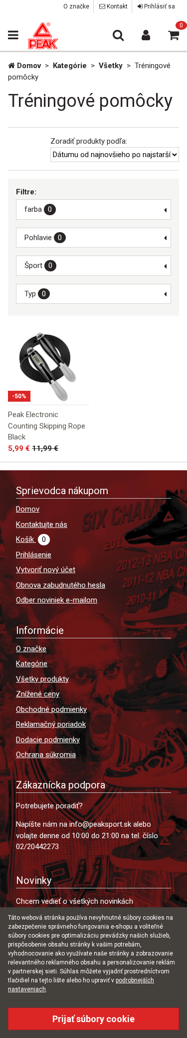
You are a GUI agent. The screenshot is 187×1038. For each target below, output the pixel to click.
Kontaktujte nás (41, 524)
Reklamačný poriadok (51, 724)
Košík (31, 539)
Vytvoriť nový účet (45, 569)
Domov (27, 509)
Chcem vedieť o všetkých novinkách (74, 901)
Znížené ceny (37, 694)
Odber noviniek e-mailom (56, 600)
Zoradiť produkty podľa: (88, 141)
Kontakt (116, 6)
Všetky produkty (42, 679)
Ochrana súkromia (46, 754)
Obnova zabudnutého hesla (60, 585)
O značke (76, 6)
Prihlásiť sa (159, 6)
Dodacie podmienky (48, 739)
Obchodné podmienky (51, 709)
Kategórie (31, 663)
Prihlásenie (33, 554)
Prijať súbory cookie (93, 1019)
